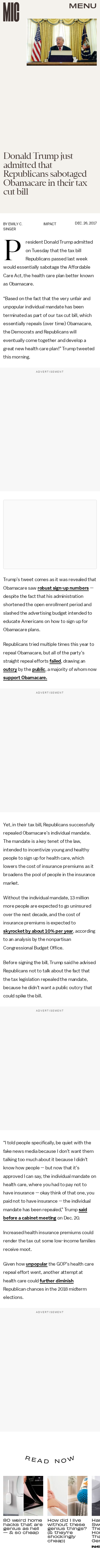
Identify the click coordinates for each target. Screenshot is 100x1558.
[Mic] (11, 12)
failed (55, 661)
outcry (10, 669)
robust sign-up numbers (63, 588)
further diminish (56, 1280)
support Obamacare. (25, 677)
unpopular (36, 1264)
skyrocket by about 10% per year (38, 931)
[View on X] (50, 534)
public (38, 669)
